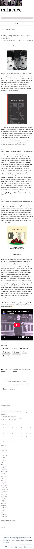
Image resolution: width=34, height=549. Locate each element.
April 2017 (3, 466)
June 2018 (3, 459)
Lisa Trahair (18, 369)
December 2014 (4, 489)
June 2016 (3, 475)
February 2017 (4, 469)
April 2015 (3, 482)
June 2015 (3, 478)
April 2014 (3, 503)
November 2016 (4, 471)
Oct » (6, 445)
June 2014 (3, 500)
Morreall (24, 369)
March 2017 (3, 468)
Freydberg (10, 369)
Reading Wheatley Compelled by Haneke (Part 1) (19, 384)
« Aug (2, 445)
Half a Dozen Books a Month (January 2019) (11, 411)
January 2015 (4, 487)
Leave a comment (30, 40)
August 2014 (4, 496)
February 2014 (4, 507)
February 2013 (4, 514)
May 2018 (3, 460)
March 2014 (3, 505)
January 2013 (4, 516)
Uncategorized (8, 29)
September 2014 (4, 494)
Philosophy (3, 371)
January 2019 (4, 455)
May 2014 (3, 501)
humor (14, 369)
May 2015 (3, 480)
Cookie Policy (6, 542)
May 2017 (3, 464)
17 (12, 436)
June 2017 (3, 462)
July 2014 (3, 498)
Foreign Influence (20, 40)
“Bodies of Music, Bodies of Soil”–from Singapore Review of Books (16, 418)
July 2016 (3, 473)
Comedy (5, 369)
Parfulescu (28, 369)
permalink (15, 371)
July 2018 (3, 457)
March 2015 (3, 484)
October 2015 (4, 476)
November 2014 (4, 491)
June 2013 (3, 510)
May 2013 (3, 512)
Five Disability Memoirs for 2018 (8, 416)
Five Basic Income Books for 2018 (8, 419)
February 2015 (4, 485)
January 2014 (4, 509)
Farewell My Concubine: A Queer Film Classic (16, 380)
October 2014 (4, 493)
